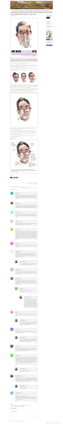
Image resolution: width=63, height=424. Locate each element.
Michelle (17, 203)
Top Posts (25, 10)
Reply (36, 293)
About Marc (50, 11)
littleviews (17, 212)
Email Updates (49, 15)
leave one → (18, 189)
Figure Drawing (35, 11)
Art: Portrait (24, 182)
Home (13, 10)
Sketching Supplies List (22, 11)
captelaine (17, 221)
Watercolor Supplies (15, 11)
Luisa (16, 229)
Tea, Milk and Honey (29, 11)
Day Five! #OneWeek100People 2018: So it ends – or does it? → (30, 187)
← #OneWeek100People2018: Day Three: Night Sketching (17, 186)
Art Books (15, 10)
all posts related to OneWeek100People (32, 59)
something (34, 86)
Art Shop (46, 11)
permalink (20, 212)
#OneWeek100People (30, 10)
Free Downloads (20, 10)
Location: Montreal (34, 182)
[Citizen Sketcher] (31, 5)
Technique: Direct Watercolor (35, 183)
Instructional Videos (41, 11)
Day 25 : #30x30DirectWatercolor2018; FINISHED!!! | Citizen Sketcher (20, 405)
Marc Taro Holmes (22, 261)
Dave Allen (19, 89)
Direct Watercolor (24, 68)
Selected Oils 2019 (45, 10)
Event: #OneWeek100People (29, 182)
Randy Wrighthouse (18, 375)
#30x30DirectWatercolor (38, 10)
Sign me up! (48, 17)
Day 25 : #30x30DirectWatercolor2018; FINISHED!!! (18, 406)
